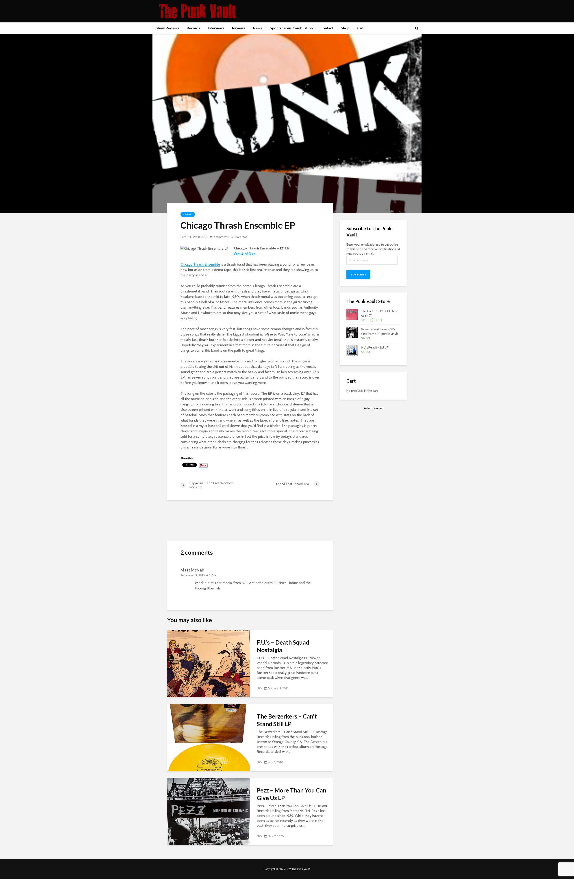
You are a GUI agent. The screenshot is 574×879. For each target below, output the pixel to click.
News (257, 28)
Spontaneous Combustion (291, 28)
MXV (183, 236)
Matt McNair (192, 569)
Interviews (216, 28)
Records (193, 28)
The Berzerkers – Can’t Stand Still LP (287, 720)
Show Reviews (167, 28)
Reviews (239, 28)
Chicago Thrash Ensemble (200, 264)
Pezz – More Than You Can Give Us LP (291, 794)
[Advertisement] (373, 444)
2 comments (220, 236)
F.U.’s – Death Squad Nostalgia (283, 646)
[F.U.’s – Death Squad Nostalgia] (208, 663)
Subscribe (358, 274)
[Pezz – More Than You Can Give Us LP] (208, 811)
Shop (345, 28)
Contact (326, 28)
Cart (360, 28)
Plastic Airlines (244, 253)
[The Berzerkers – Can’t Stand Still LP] (208, 737)
